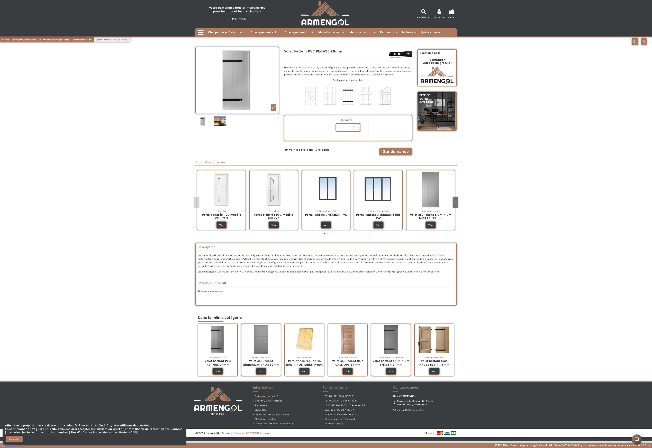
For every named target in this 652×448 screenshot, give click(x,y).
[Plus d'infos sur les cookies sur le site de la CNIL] (103, 432)
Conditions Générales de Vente (273, 414)
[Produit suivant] (644, 41)
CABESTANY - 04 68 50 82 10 (341, 414)
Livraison (260, 409)
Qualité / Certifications (268, 400)
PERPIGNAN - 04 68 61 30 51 (341, 400)
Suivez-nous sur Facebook (340, 418)
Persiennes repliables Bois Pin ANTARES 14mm (304, 363)
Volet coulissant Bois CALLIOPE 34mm (347, 363)
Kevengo (258, 433)
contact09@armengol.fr (411, 410)
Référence (203, 291)
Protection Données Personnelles (274, 423)
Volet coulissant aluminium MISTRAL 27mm (430, 216)
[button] (359, 125)
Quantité (346, 120)
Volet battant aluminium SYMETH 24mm (391, 363)
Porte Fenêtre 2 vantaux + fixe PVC (378, 216)
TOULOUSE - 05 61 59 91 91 (339, 396)
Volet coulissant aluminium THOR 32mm (261, 363)
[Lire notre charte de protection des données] (36, 432)
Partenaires (262, 405)
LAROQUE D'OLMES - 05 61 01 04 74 (345, 405)
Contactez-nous (334, 423)
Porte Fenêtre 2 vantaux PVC (326, 215)
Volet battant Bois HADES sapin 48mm (434, 363)
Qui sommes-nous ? (266, 396)
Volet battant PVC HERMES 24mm (218, 363)
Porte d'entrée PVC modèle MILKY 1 (273, 216)
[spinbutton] (348, 127)
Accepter (14, 439)
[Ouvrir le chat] (637, 439)
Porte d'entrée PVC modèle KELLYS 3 (221, 216)
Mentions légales (265, 418)
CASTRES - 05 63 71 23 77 (339, 409)
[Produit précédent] (635, 41)
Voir (221, 224)
